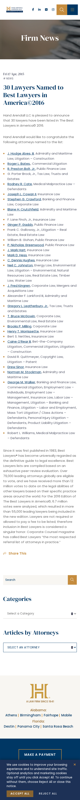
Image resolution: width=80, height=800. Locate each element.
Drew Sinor (15, 367)
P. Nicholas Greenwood (25, 245)
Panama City (28, 726)
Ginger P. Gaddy (20, 224)
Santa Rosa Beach (58, 726)
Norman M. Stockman (24, 372)
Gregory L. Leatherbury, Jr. (27, 306)
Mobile (66, 715)
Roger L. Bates (18, 163)
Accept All (19, 794)
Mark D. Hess (17, 255)
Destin (9, 726)
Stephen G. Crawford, (24, 199)
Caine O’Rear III (19, 341)
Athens (11, 715)
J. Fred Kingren (18, 285)
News (9, 78)
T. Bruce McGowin (21, 316)
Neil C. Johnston (20, 265)
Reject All (48, 794)
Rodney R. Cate (19, 184)
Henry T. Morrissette (23, 331)
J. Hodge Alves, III (20, 153)
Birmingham (30, 715)
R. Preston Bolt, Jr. (21, 168)
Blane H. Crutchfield (22, 209)
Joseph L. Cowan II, (22, 194)
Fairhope (51, 715)
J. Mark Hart (16, 250)
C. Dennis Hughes (21, 260)
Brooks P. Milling (19, 326)
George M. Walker (21, 382)
